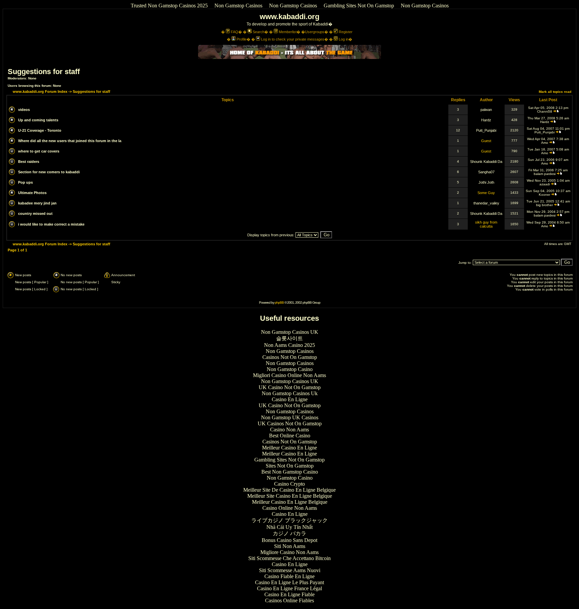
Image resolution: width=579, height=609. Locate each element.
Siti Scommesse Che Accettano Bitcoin (289, 558)
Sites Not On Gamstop (290, 466)
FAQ (234, 32)
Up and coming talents (38, 120)
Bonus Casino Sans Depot (289, 540)
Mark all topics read (555, 92)
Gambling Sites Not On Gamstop (359, 5)
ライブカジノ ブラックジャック (289, 520)
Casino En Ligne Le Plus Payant (289, 582)
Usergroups (314, 32)
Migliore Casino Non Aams (289, 552)
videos (24, 110)
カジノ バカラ (289, 533)
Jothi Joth (486, 182)
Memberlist (288, 32)
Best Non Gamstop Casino (289, 472)
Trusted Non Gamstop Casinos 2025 (169, 5)
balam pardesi (545, 174)
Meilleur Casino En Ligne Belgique (289, 502)
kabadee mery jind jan (37, 203)
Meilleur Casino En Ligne (289, 447)
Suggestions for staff (44, 71)
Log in (343, 39)
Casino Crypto (289, 484)
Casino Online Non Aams (289, 508)
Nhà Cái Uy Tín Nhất (289, 527)
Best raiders (28, 162)
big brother (544, 205)
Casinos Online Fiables (289, 600)
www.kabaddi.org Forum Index (40, 91)
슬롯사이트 (289, 338)
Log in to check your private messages (292, 39)
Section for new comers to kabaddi (49, 172)
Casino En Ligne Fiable (289, 594)
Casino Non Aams (289, 429)
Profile (242, 39)
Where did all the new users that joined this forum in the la (69, 141)
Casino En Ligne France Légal (289, 588)
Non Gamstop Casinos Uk (290, 393)
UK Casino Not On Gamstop (290, 387)
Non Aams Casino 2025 (289, 345)
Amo (544, 142)
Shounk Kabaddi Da (486, 162)
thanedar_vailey (486, 203)
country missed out (35, 213)
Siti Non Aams (289, 546)
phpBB (279, 302)
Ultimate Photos (32, 193)
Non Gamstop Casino (290, 369)
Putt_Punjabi (486, 130)
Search (258, 32)
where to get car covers (38, 151)
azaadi (544, 184)
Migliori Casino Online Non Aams (289, 375)
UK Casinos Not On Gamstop (290, 423)
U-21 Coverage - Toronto (39, 130)
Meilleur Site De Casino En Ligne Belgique (289, 490)
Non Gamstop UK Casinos (289, 417)
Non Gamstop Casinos (238, 5)
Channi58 (544, 111)
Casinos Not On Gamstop (289, 357)
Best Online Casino (289, 435)
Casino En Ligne (290, 399)
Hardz (486, 120)
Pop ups (25, 182)
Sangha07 (486, 172)
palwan (486, 110)
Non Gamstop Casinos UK (289, 332)
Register (345, 32)
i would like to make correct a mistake (51, 224)
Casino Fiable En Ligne (289, 576)
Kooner (544, 194)
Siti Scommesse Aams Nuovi (289, 570)
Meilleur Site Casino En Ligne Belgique (289, 496)
